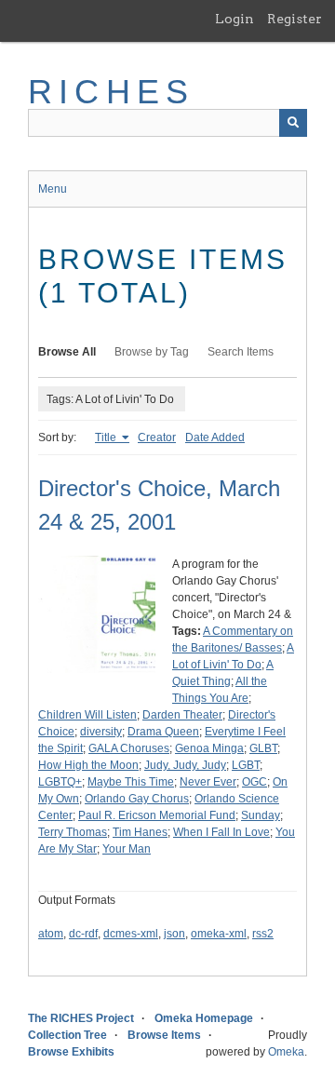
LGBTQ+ (60, 781)
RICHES (111, 92)
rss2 (263, 933)
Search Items (241, 351)
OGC (254, 781)
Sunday (260, 815)
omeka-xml (219, 933)
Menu (52, 188)
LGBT (246, 765)
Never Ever (208, 781)
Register (294, 18)
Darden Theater (182, 714)
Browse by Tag (151, 351)
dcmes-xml (130, 933)
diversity (101, 731)
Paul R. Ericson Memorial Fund (156, 815)
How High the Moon (88, 765)
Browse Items (164, 1035)
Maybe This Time (130, 781)
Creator (157, 437)
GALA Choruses (128, 748)
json (174, 933)
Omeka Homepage (203, 1018)
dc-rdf (83, 933)
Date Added (215, 437)
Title (107, 437)
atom (50, 933)
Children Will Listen (87, 714)
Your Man (126, 848)
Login (234, 18)
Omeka (286, 1051)
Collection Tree (67, 1035)
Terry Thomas (72, 832)
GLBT (263, 748)
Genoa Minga (209, 748)
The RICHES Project (81, 1018)
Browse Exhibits (71, 1051)
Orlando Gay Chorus (137, 798)
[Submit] (293, 123)
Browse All (67, 351)
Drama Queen (163, 731)
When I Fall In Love (221, 832)
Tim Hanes (140, 832)
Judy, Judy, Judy (185, 765)
